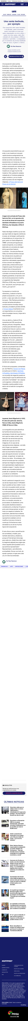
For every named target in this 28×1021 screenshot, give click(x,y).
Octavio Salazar (8, 309)
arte (11, 566)
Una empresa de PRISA (14, 1013)
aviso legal (17, 971)
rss (3, 974)
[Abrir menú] (2, 4)
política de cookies (19, 968)
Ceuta (9, 1)
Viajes (18, 14)
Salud (4, 14)
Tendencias (4, 566)
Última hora (22, 4)
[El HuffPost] (10, 4)
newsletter (5, 972)
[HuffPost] (7, 960)
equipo (3, 965)
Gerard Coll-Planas (19, 369)
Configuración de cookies (18, 966)
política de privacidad (19, 973)
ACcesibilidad (17, 975)
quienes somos (5, 967)
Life (14, 11)
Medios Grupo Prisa (14, 1017)
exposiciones (19, 566)
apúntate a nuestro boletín (14, 793)
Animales (9, 14)
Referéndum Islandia (16, 1)
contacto (4, 970)
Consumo (14, 14)
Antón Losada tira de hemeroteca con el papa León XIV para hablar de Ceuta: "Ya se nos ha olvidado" (16, 837)
